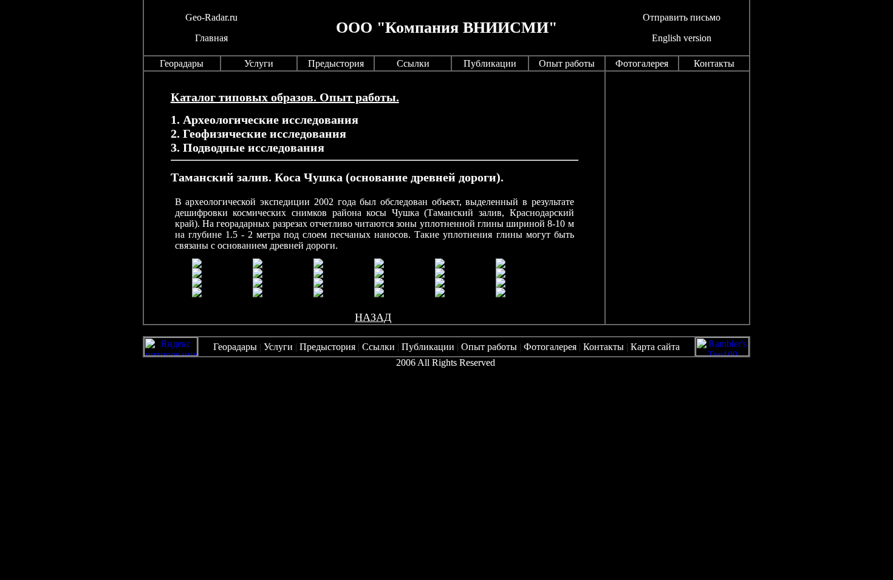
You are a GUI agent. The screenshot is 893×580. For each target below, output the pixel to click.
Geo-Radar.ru (211, 17)
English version (681, 38)
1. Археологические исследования (264, 119)
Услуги (258, 63)
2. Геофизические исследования (258, 133)
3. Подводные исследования (247, 147)
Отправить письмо (681, 17)
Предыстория (336, 63)
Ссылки (413, 63)
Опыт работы (567, 63)
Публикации (490, 63)
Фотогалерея (641, 63)
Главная (211, 38)
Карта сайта (654, 347)
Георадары (182, 63)
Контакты (714, 63)
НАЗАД (373, 317)
